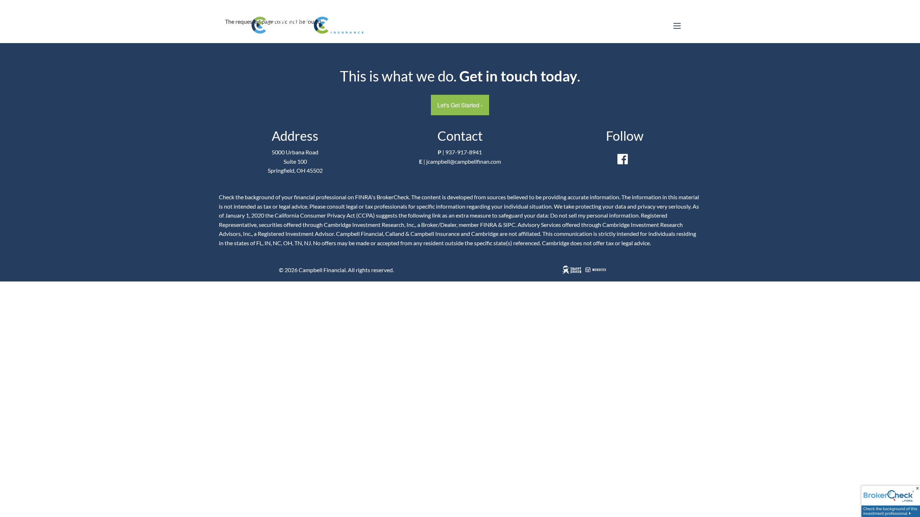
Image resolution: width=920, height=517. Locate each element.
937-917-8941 (463, 152)
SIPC (509, 224)
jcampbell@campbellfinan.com (463, 161)
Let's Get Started (460, 105)
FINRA (488, 224)
